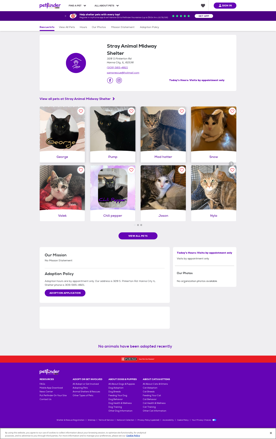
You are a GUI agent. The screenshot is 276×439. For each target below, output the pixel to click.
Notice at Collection (125, 420)
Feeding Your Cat (152, 395)
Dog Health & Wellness (120, 403)
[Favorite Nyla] (232, 170)
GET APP (204, 16)
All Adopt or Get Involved (86, 384)
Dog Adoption (115, 387)
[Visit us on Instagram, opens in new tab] (119, 80)
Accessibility (168, 420)
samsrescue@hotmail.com (123, 72)
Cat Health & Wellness (154, 403)
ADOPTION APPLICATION (65, 292)
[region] (138, 433)
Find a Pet (75, 5)
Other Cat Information (154, 410)
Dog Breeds (114, 391)
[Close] (270, 433)
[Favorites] (203, 5)
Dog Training (115, 407)
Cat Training (149, 407)
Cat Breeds (149, 391)
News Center (46, 391)
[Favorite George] (81, 111)
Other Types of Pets (83, 395)
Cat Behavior (150, 399)
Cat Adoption (150, 387)
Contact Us (45, 399)
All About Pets (104, 5)
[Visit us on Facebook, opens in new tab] (110, 80)
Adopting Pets (80, 387)
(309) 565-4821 (117, 67)
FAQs (42, 384)
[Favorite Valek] (81, 170)
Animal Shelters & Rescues (86, 391)
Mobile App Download (51, 387)
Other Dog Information (120, 410)
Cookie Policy (183, 420)
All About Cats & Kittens (155, 384)
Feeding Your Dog (117, 395)
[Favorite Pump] (131, 111)
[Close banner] (65, 16)
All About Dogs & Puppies (121, 384)
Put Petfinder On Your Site (53, 395)
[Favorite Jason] (182, 170)
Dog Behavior (115, 399)
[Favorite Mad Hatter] (182, 111)
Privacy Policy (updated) (148, 420)
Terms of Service (106, 420)
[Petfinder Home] (50, 5)
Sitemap (91, 420)
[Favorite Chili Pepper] (131, 170)
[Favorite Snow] (232, 111)
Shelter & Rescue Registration (70, 420)
